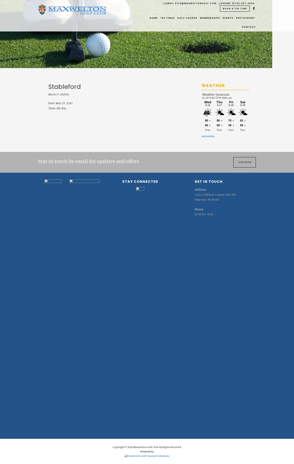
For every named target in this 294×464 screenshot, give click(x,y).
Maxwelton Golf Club (72, 9)
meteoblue (208, 136)
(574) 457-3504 (243, 3)
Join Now (244, 162)
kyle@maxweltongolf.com (196, 3)
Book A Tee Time (235, 8)
